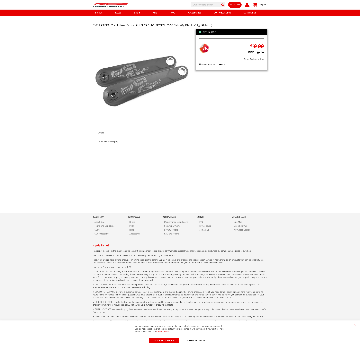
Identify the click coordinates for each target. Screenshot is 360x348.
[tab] (101, 132)
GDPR (97, 230)
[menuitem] (122, 13)
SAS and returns (171, 234)
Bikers (132, 222)
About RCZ (99, 222)
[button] (263, 4)
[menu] (180, 13)
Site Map (238, 222)
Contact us (204, 230)
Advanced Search (242, 230)
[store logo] (110, 4)
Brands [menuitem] (98, 13)
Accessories (134, 234)
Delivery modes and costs (176, 222)
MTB (131, 226)
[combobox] (208, 5)
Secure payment (172, 226)
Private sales (205, 226)
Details (101, 133)
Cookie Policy (162, 332)
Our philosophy (101, 234)
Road (131, 230)
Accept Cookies (164, 340)
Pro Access (235, 5)
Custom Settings (195, 340)
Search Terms (240, 226)
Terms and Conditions (104, 226)
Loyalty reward (171, 230)
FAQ (201, 222)
